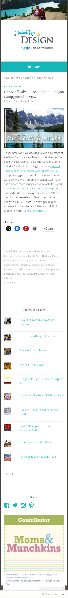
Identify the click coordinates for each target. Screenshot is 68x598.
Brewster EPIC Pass (15, 260)
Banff (31, 256)
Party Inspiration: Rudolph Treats (38, 456)
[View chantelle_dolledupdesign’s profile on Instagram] (23, 505)
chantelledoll (27, 101)
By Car (8, 86)
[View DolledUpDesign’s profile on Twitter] (15, 505)
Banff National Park (46, 256)
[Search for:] (34, 474)
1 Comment (10, 282)
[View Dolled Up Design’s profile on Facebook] (7, 505)
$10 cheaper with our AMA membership (32, 188)
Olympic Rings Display (32, 364)
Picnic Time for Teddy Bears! (36, 442)
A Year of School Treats (33, 350)
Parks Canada (24, 269)
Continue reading (35, 210)
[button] (34, 545)
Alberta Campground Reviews (29, 251)
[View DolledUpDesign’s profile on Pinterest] (32, 505)
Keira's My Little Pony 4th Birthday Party (42, 395)
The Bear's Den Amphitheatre (31, 273)
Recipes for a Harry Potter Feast (38, 336)
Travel (18, 86)
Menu (36, 66)
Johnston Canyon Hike (32, 265)
